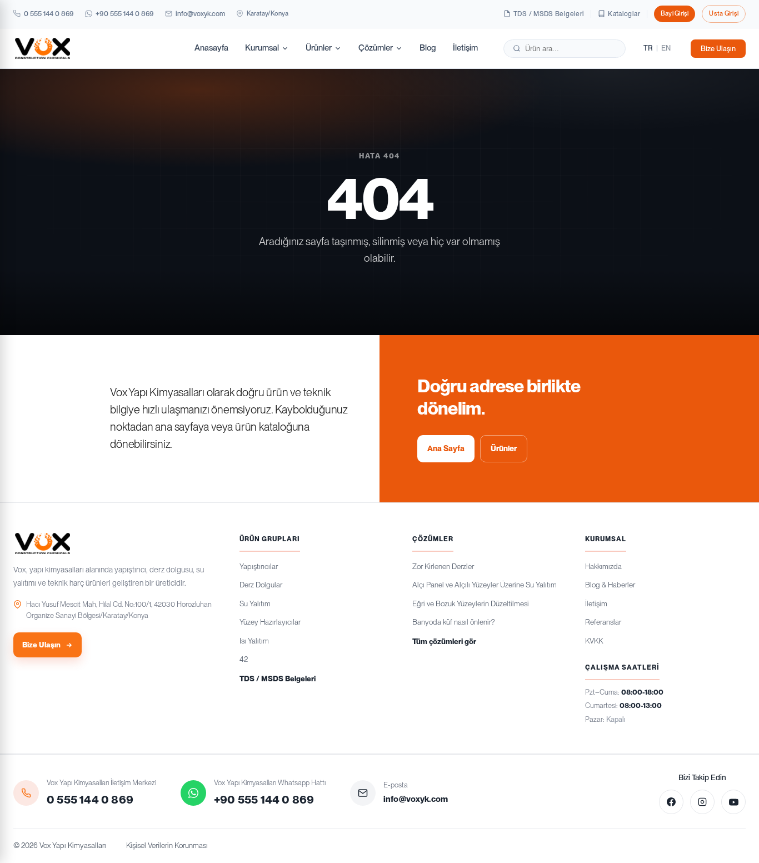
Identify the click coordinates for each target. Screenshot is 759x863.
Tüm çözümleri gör (444, 641)
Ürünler (319, 48)
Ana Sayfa (446, 448)
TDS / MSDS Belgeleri (548, 14)
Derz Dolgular (260, 584)
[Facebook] (671, 802)
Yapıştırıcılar (258, 566)
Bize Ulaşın (718, 48)
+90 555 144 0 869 (125, 13)
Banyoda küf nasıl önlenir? (453, 621)
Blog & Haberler (610, 584)
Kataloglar (624, 14)
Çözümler (375, 48)
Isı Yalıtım (254, 640)
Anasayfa (211, 48)
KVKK (594, 640)
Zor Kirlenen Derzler (443, 566)
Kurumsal (262, 48)
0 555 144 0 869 (49, 13)
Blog (428, 48)
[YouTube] (733, 802)
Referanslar (603, 621)
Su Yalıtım (255, 603)
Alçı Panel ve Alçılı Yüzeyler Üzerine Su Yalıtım (484, 584)
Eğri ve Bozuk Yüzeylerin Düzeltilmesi (470, 603)
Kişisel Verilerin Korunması (167, 845)
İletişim (465, 48)
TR (648, 48)
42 (243, 659)
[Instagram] (702, 802)
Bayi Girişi (675, 13)
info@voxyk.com (200, 13)
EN (666, 48)
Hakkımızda (603, 566)
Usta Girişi (723, 13)
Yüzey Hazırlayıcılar (270, 621)
